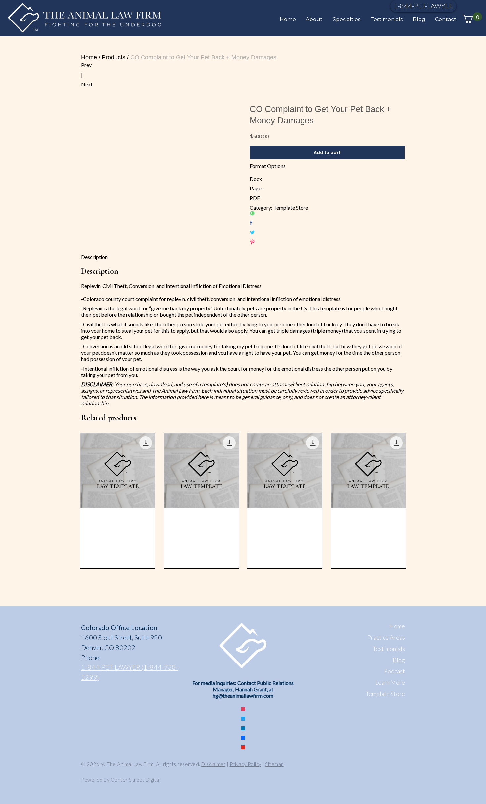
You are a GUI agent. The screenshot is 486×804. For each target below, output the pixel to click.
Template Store (290, 207)
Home (288, 19)
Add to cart (327, 152)
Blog (419, 19)
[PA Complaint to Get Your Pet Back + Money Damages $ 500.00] (284, 501)
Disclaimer (213, 764)
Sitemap (274, 764)
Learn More (390, 682)
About (314, 19)
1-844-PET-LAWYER (423, 6)
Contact (445, 19)
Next (87, 84)
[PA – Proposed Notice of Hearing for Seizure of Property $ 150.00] (201, 501)
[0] (468, 19)
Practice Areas (386, 637)
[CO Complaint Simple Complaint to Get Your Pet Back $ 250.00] (368, 501)
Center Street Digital (136, 780)
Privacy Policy (245, 764)
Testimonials (386, 19)
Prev (86, 65)
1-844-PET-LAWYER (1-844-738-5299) (129, 672)
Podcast (394, 671)
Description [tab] (94, 257)
